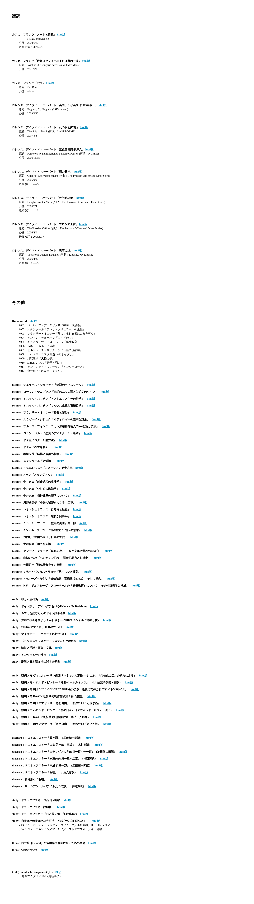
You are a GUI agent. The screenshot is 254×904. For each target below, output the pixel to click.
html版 (61, 34)
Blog (58, 872)
